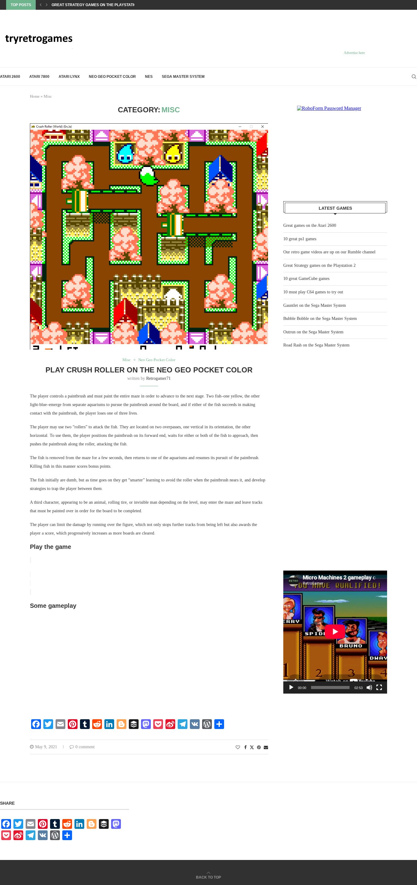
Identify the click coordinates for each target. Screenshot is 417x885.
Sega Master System (183, 76)
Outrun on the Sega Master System (313, 332)
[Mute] (369, 687)
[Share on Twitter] (252, 747)
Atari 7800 (39, 76)
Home (35, 96)
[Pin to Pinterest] (259, 747)
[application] (335, 632)
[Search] (414, 76)
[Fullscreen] (379, 687)
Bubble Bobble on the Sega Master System (320, 318)
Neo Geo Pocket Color (112, 76)
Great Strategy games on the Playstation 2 (97, 5)
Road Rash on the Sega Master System (316, 345)
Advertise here (354, 53)
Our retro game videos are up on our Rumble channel (329, 252)
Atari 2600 (10, 76)
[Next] (46, 5)
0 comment (85, 747)
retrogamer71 (158, 378)
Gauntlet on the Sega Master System (314, 305)
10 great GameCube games (306, 278)
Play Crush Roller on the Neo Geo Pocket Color (148, 370)
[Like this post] (238, 747)
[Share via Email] (266, 747)
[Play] (291, 687)
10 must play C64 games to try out (313, 292)
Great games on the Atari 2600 (309, 225)
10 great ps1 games (299, 239)
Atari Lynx (69, 76)
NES (149, 76)
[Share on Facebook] (245, 747)
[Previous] (40, 5)
